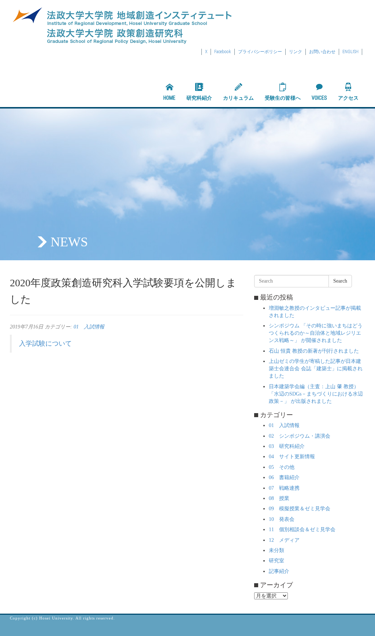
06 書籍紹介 (284, 477)
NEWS (69, 242)
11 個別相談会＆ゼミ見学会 (302, 529)
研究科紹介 (199, 98)
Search (340, 281)
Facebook (222, 51)
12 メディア (284, 540)
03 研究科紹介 (287, 446)
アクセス (348, 98)
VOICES (319, 98)
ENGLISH (350, 51)
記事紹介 (279, 571)
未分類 (276, 550)
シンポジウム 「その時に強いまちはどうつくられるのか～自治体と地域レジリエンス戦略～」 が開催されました (316, 333)
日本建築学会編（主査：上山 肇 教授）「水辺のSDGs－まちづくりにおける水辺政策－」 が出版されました (316, 394)
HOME (169, 98)
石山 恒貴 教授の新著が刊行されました (314, 351)
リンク (295, 51)
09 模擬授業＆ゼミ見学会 (299, 508)
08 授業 (279, 498)
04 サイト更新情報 (292, 456)
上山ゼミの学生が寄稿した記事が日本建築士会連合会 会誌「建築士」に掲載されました (316, 369)
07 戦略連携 (284, 488)
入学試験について (45, 343)
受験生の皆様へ (283, 98)
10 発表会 (281, 519)
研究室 (276, 560)
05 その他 (281, 467)
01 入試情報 (89, 327)
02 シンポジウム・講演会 (299, 436)
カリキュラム (238, 98)
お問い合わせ (322, 51)
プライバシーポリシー (260, 51)
